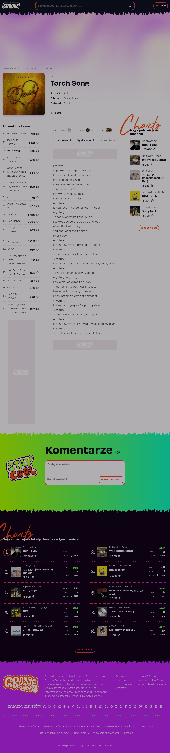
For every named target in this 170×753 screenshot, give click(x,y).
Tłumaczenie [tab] (88, 141)
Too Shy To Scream (12, 142)
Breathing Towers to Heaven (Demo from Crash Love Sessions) (17, 311)
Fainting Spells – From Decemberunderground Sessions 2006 (18, 264)
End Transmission (15, 240)
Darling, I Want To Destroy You (16, 230)
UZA (26, 611)
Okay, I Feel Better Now (17, 206)
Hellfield (146, 156)
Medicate (12, 197)
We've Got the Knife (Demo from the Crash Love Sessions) (17, 174)
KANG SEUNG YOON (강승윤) (37, 626)
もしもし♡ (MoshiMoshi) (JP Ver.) (153, 178)
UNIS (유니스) (148, 171)
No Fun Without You (122, 630)
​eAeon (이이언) (116, 626)
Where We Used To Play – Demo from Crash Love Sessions (17, 189)
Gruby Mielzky (149, 193)
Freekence (115, 587)
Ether (11, 249)
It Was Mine (14, 281)
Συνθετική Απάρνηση (121, 612)
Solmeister (125, 608)
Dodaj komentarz (111, 480)
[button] (160, 6)
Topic (145, 208)
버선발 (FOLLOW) (33, 630)
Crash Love (32, 69)
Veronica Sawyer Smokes (16, 160)
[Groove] (11, 6)
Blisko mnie (150, 196)
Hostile (128, 587)
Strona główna (9, 69)
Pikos (112, 608)
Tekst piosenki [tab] (63, 141)
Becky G (155, 208)
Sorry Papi (149, 211)
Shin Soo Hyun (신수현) (35, 608)
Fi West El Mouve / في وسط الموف (126, 592)
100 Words (13, 288)
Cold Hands (14, 221)
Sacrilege (12, 215)
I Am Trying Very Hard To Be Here (17, 272)
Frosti (158, 156)
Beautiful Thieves (13, 296)
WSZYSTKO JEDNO (154, 160)
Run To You (149, 145)
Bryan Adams (149, 141)
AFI (21, 69)
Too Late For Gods (16, 134)
